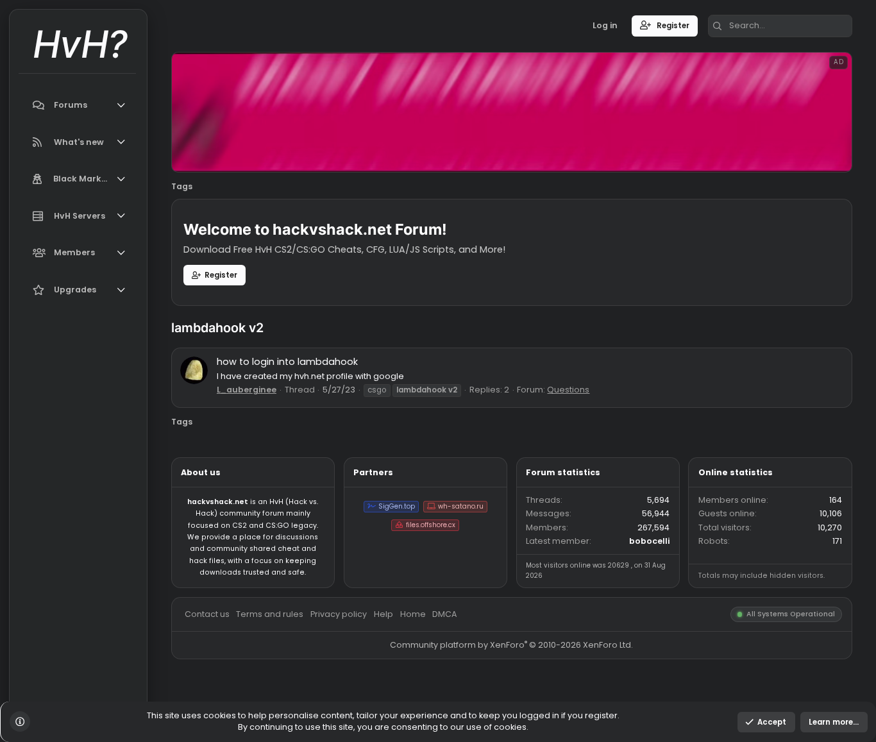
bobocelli (722, 601)
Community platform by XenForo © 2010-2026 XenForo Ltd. (568, 717)
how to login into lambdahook (318, 402)
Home (458, 682)
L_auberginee (273, 433)
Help (426, 682)
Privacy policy (376, 682)
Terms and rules (299, 682)
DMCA (493, 682)
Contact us (230, 682)
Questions (631, 433)
